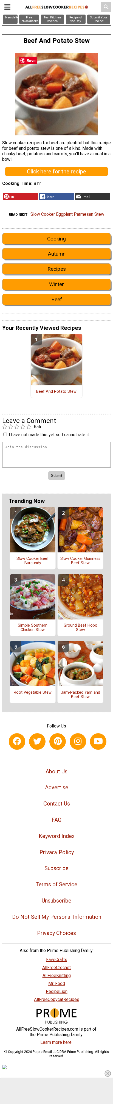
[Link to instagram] (78, 741)
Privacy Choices (56, 933)
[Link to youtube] (98, 741)
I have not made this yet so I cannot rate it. (49, 434)
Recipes (56, 269)
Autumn (57, 254)
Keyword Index (57, 836)
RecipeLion (56, 991)
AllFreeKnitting (57, 975)
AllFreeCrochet (56, 967)
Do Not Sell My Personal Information (56, 917)
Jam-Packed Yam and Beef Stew (80, 694)
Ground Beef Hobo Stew (80, 627)
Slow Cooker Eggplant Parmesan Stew (67, 214)
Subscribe (56, 868)
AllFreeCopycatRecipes (56, 999)
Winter (56, 284)
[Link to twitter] (37, 741)
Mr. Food (56, 983)
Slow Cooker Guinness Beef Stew (80, 561)
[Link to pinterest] (57, 741)
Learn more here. (56, 1042)
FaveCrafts (56, 959)
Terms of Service (56, 884)
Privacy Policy (56, 852)
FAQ (56, 820)
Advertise (56, 787)
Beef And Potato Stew (56, 391)
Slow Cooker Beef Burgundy (32, 561)
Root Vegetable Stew (33, 692)
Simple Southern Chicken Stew (32, 627)
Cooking (56, 239)
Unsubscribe (56, 900)
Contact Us (56, 803)
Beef (56, 299)
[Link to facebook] (17, 741)
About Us (56, 771)
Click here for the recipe (56, 171)
